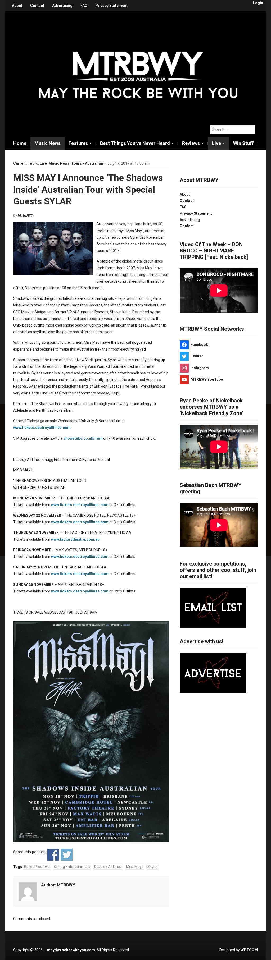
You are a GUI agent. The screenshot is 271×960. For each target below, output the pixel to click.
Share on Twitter (67, 855)
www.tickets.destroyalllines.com (42, 427)
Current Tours (25, 163)
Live (216, 143)
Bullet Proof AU (37, 867)
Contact (37, 5)
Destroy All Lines (108, 867)
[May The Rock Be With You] (138, 65)
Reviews (191, 143)
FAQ (83, 5)
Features (78, 143)
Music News (47, 143)
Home (19, 143)
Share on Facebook (53, 855)
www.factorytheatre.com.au (75, 539)
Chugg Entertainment (72, 867)
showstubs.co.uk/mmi (82, 438)
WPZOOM (249, 950)
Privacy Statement (111, 5)
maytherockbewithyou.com (71, 950)
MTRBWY (25, 215)
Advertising (62, 5)
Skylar (152, 867)
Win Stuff (243, 143)
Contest (187, 226)
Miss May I (134, 867)
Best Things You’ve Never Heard (135, 143)
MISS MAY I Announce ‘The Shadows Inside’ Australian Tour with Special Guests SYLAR (88, 189)
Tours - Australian (87, 163)
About (17, 5)
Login (258, 3)
